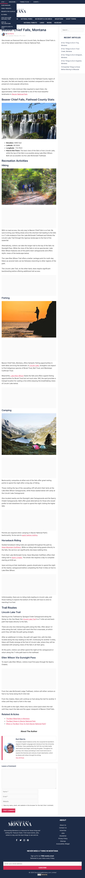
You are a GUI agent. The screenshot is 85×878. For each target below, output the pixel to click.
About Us (63, 825)
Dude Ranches (5, 5)
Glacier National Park (19, 94)
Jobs (63, 833)
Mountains (59, 19)
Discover (12, 2)
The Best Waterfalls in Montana (17, 719)
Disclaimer (63, 836)
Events (36, 2)
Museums (57, 22)
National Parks (26, 19)
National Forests (30, 22)
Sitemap (63, 841)
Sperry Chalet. (17, 558)
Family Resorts (6, 8)
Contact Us (63, 828)
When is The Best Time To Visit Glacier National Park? (26, 724)
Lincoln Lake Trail (29, 619)
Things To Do (24, 2)
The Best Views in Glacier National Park (21, 721)
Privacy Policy (62, 838)
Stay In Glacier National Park (6, 18)
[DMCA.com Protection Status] (43, 875)
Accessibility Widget (63, 844)
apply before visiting (29, 535)
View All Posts (20, 758)
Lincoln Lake (34, 366)
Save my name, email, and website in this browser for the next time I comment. (28, 805)
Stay (3, 2)
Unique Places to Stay (7, 27)
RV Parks (4, 14)
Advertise (63, 830)
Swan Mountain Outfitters (11, 547)
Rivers (49, 22)
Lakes (42, 22)
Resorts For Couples (8, 11)
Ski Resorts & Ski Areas (43, 19)
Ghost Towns (71, 19)
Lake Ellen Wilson (17, 376)
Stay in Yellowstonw (6, 22)
